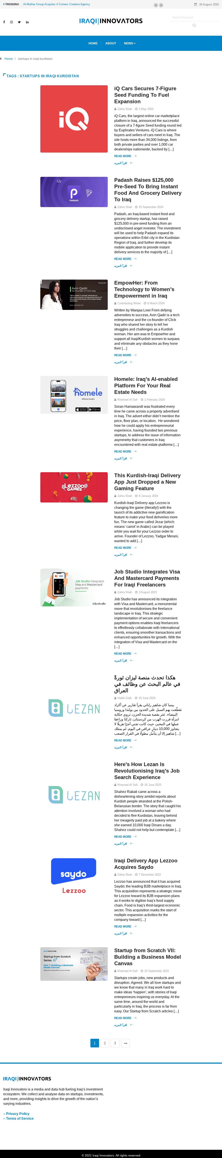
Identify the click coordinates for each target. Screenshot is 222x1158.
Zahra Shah (125, 109)
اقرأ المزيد (121, 163)
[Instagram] (11, 22)
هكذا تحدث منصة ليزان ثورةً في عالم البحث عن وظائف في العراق (147, 684)
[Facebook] (4, 22)
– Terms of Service (18, 1118)
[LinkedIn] (27, 22)
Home (9, 58)
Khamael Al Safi (128, 399)
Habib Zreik (125, 698)
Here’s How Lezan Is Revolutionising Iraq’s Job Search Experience (147, 770)
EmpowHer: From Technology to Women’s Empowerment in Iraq (144, 289)
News (128, 43)
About (110, 43)
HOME (93, 43)
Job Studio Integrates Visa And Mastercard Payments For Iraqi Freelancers (147, 578)
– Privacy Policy (16, 1114)
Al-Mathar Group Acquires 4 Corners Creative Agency (56, 4)
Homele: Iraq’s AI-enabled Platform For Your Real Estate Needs (146, 385)
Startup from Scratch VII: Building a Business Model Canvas (147, 956)
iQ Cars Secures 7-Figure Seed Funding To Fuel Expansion (145, 94)
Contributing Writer (129, 303)
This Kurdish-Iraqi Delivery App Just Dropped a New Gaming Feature (147, 481)
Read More (122, 156)
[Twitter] (19, 22)
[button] (156, 5)
